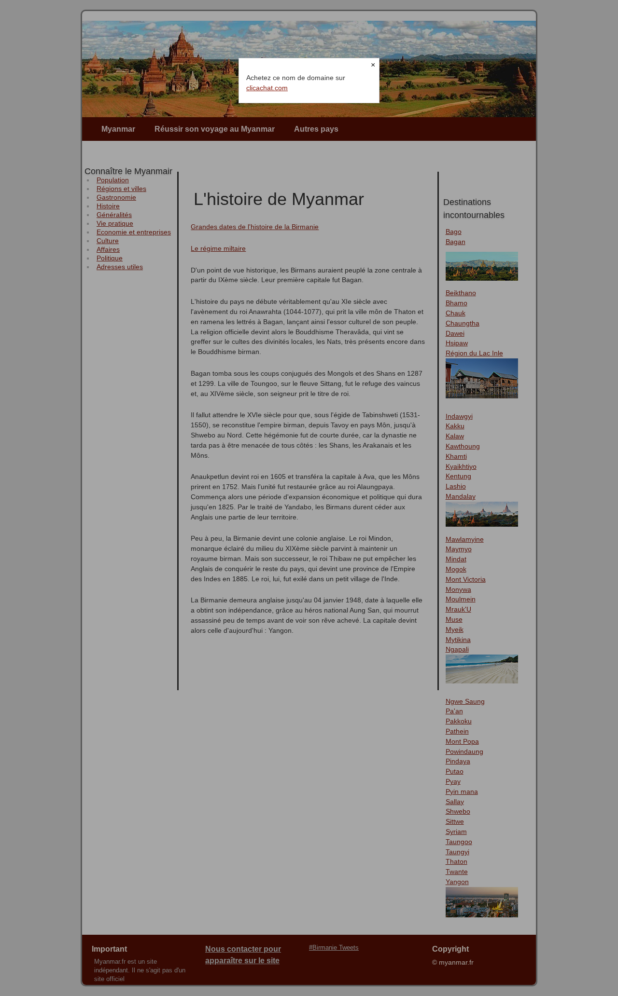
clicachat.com (267, 88)
